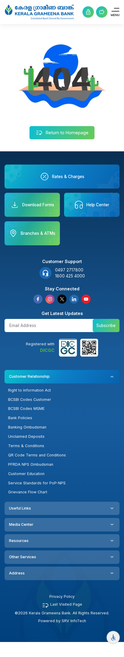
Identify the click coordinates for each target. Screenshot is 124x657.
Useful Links (20, 508)
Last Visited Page (66, 604)
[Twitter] (62, 299)
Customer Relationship (29, 376)
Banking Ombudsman (27, 427)
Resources (19, 540)
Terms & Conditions (26, 446)
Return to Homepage (67, 132)
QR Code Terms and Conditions (37, 455)
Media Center (21, 524)
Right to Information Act (29, 390)
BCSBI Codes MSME (26, 408)
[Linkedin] (74, 299)
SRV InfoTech (74, 621)
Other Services (22, 557)
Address (17, 573)
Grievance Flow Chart (27, 492)
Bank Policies (20, 418)
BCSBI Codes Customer (29, 399)
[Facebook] (38, 299)
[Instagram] (50, 299)
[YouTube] (86, 299)
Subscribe (106, 325)
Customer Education (26, 473)
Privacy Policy (62, 596)
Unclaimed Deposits (26, 436)
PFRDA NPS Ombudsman (30, 464)
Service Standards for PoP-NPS (37, 483)
